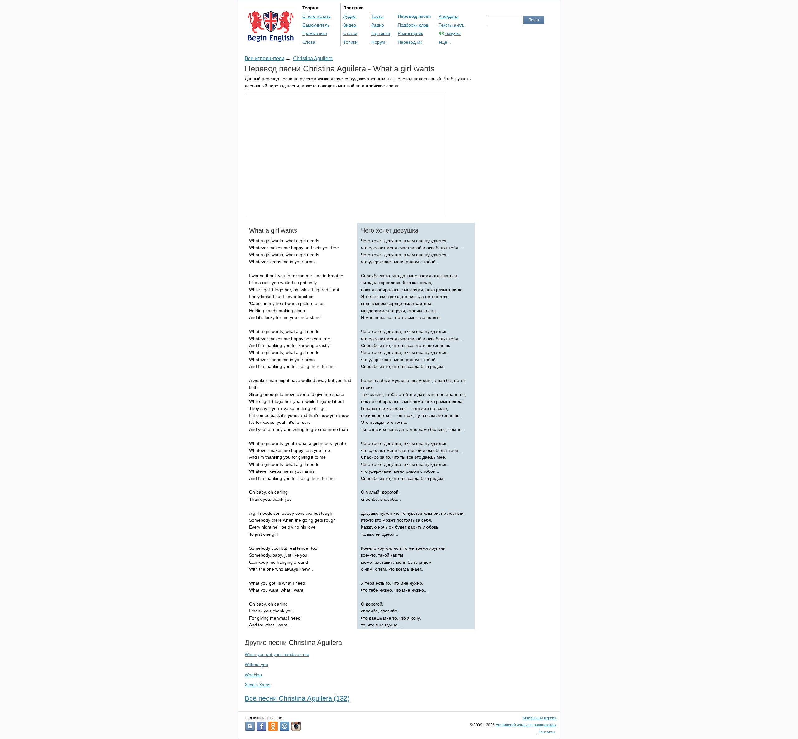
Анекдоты (448, 16)
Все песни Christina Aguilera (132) (297, 698)
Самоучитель (315, 24)
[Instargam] (296, 726)
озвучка (453, 33)
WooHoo (253, 674)
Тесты (377, 16)
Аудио (349, 16)
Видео (349, 24)
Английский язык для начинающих (526, 725)
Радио (377, 24)
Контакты (546, 732)
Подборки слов (413, 24)
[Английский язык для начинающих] (271, 39)
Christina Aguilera (313, 58)
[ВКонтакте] (250, 726)
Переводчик (410, 42)
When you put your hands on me (277, 654)
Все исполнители (264, 58)
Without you (256, 664)
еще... (445, 42)
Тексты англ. (451, 24)
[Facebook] (261, 726)
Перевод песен (414, 16)
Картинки (380, 33)
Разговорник (410, 33)
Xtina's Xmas (257, 684)
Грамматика (314, 33)
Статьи (350, 33)
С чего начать (316, 16)
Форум (378, 42)
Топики (350, 42)
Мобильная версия (539, 718)
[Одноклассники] (273, 726)
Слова (308, 42)
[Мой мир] (284, 726)
